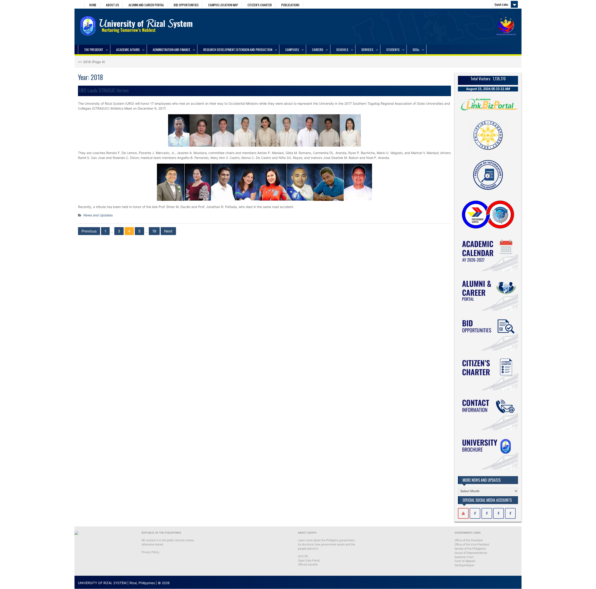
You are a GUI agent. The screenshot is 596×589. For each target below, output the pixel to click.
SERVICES (367, 49)
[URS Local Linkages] (510, 513)
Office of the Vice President (471, 544)
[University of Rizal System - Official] (475, 513)
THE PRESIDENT (93, 49)
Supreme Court (464, 557)
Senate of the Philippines (470, 548)
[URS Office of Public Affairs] (486, 513)
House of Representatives (470, 553)
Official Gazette (308, 564)
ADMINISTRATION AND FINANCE (171, 49)
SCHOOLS (342, 49)
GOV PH (303, 556)
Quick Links (501, 4)
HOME (92, 4)
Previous (89, 231)
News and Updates (98, 215)
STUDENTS (393, 49)
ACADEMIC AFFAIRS (128, 49)
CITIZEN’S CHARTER (259, 4)
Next (168, 231)
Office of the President (468, 540)
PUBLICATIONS (290, 4)
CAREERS (317, 49)
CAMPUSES (292, 49)
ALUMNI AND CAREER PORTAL (146, 4)
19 (154, 231)
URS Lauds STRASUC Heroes (104, 90)
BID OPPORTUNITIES (186, 4)
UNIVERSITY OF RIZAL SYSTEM (102, 583)
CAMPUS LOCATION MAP (223, 4)
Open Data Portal (309, 560)
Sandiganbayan (464, 565)
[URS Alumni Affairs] (498, 513)
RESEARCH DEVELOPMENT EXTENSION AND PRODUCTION (237, 49)
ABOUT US (112, 4)
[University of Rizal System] (463, 513)
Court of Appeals (464, 561)
